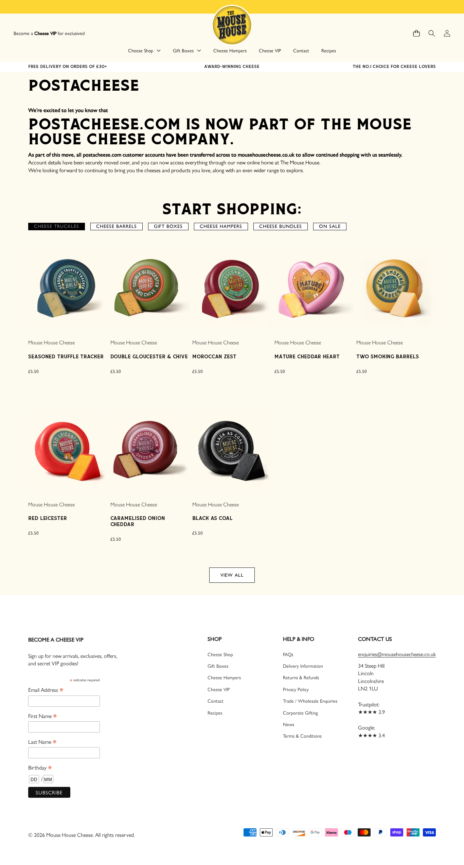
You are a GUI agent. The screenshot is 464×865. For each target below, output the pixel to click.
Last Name (42, 741)
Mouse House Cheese (51, 342)
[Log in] (446, 33)
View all (232, 575)
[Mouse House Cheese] (232, 25)
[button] (416, 33)
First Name (42, 715)
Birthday (40, 767)
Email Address (45, 689)
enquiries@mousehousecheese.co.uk (397, 654)
